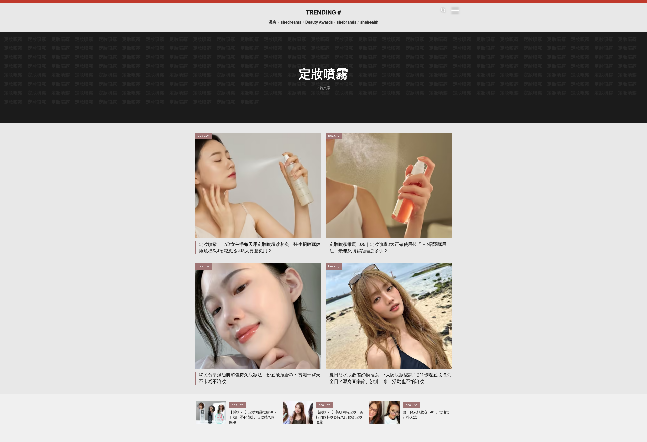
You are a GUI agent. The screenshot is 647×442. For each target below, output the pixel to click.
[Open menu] (455, 10)
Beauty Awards (319, 22)
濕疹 (273, 22)
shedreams (291, 22)
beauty (203, 135)
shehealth (369, 22)
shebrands (346, 22)
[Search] (443, 10)
